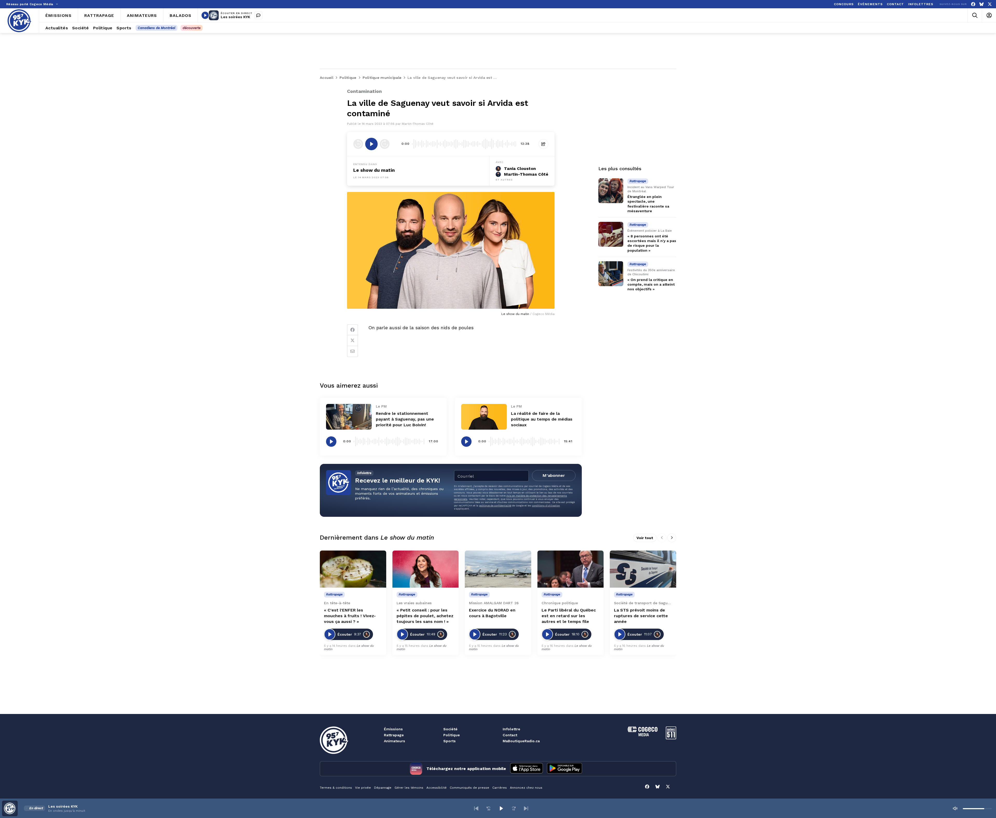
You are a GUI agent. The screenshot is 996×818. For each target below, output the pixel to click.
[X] (990, 4)
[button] (476, 808)
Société (450, 729)
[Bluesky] (981, 4)
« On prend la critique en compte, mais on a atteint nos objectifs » (651, 284)
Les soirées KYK (235, 17)
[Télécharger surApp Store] (526, 768)
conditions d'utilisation (546, 505)
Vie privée (363, 787)
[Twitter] (352, 340)
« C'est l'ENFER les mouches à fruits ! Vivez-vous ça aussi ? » (350, 616)
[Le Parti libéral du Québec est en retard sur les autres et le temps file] (570, 569)
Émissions (393, 729)
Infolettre (511, 729)
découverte (191, 28)
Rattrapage (394, 735)
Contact (510, 735)
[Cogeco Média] (643, 734)
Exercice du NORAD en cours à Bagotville (492, 613)
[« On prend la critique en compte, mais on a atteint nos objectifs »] (610, 273)
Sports (449, 741)
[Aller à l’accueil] (19, 20)
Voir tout (645, 538)
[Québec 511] (671, 737)
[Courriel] (352, 351)
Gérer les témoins (409, 787)
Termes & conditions (336, 787)
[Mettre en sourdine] (955, 808)
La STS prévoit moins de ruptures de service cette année (641, 616)
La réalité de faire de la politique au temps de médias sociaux (541, 419)
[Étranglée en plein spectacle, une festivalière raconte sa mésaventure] (610, 190)
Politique (451, 735)
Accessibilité (436, 787)
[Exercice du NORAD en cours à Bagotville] (498, 569)
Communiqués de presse (469, 787)
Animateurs (394, 741)
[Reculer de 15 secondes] (358, 144)
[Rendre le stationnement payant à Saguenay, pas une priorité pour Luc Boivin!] (349, 417)
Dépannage (382, 787)
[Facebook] (973, 4)
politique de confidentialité (495, 505)
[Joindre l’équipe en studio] (258, 15)
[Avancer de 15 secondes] (385, 144)
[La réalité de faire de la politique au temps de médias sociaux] (484, 417)
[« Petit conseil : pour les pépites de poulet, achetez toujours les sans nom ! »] (425, 569)
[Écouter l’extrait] (371, 144)
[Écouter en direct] (205, 15)
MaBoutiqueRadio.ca (521, 741)
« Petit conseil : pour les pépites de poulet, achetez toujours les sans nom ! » (425, 616)
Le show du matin (374, 170)
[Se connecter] (989, 15)
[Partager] (543, 144)
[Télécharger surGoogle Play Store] (564, 768)
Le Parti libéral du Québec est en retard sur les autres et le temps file (569, 616)
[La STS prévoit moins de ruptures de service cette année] (643, 569)
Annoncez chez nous (526, 787)
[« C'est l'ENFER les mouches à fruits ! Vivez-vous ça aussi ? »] (353, 569)
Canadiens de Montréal (156, 28)
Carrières (499, 787)
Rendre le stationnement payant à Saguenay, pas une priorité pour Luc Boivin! (405, 419)
